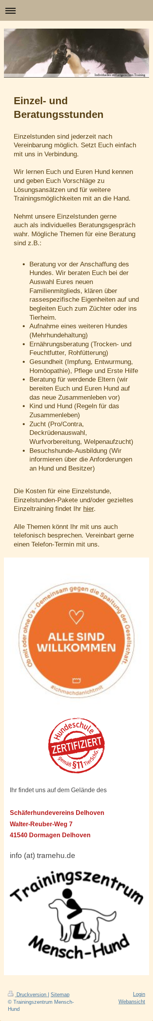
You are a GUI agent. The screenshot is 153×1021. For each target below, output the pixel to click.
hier (88, 508)
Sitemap (60, 994)
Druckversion (31, 994)
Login (139, 994)
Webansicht (131, 1002)
